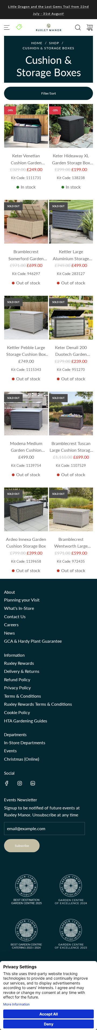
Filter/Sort (48, 93)
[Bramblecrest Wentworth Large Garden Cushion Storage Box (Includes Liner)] (71, 509)
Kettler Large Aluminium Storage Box (71, 255)
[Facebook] (7, 783)
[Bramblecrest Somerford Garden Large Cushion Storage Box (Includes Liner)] (26, 222)
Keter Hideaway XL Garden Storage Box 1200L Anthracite (71, 159)
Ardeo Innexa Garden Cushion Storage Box (26, 543)
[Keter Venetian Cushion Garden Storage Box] (26, 126)
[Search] (78, 27)
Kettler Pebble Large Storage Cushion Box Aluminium (26, 351)
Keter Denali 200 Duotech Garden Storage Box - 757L (71, 351)
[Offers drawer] (19, 27)
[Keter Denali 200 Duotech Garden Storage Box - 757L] (71, 318)
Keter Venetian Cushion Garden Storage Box (26, 159)
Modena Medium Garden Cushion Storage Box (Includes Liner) (26, 447)
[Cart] (90, 27)
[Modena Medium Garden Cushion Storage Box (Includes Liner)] (26, 414)
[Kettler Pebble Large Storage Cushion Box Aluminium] (26, 318)
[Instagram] (20, 783)
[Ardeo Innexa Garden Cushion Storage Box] (26, 509)
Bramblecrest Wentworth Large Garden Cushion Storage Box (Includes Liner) (71, 543)
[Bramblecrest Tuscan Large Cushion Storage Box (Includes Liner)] (71, 414)
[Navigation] (6, 27)
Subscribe (22, 846)
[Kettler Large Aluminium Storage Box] (71, 222)
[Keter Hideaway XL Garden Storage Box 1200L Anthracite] (71, 126)
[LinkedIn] (33, 783)
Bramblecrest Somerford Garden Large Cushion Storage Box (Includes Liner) (26, 255)
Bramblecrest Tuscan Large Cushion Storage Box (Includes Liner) (71, 447)
